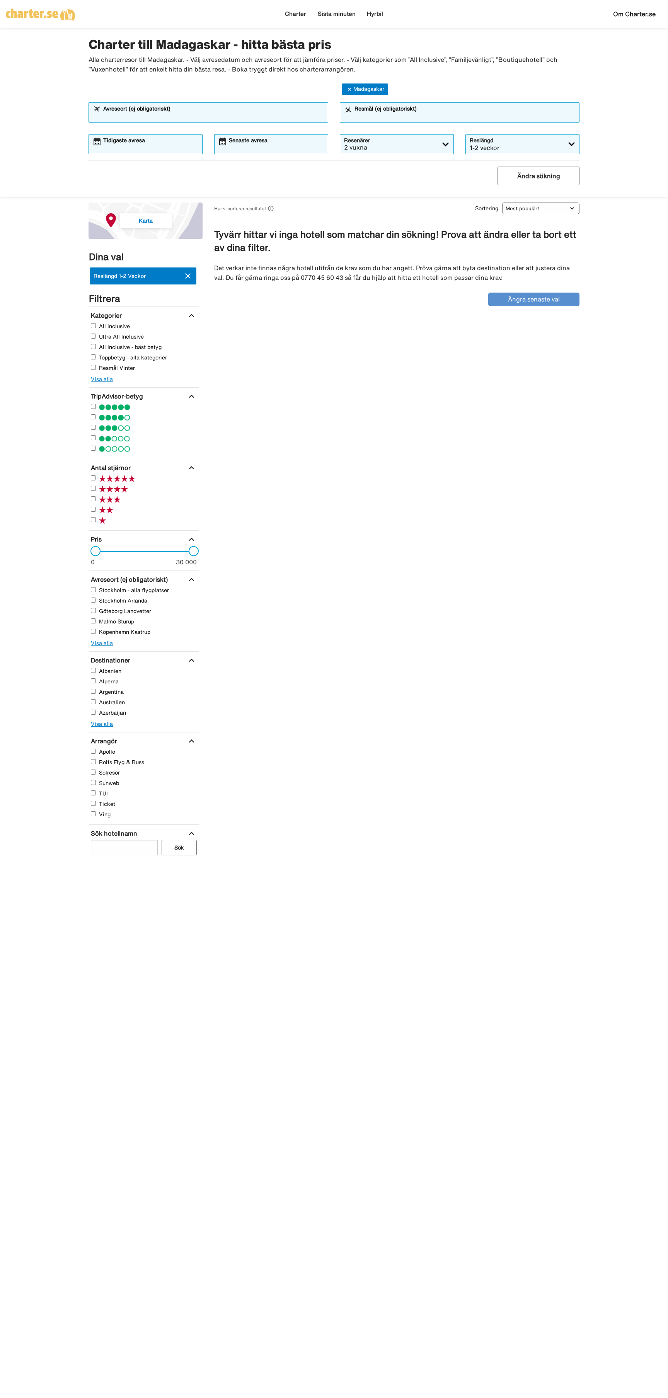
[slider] (93, 551)
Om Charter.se (634, 14)
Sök (179, 847)
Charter (295, 14)
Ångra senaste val (534, 299)
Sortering (486, 208)
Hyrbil (375, 14)
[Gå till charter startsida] (40, 12)
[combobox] (213, 116)
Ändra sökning (538, 176)
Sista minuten (337, 14)
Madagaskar (368, 89)
